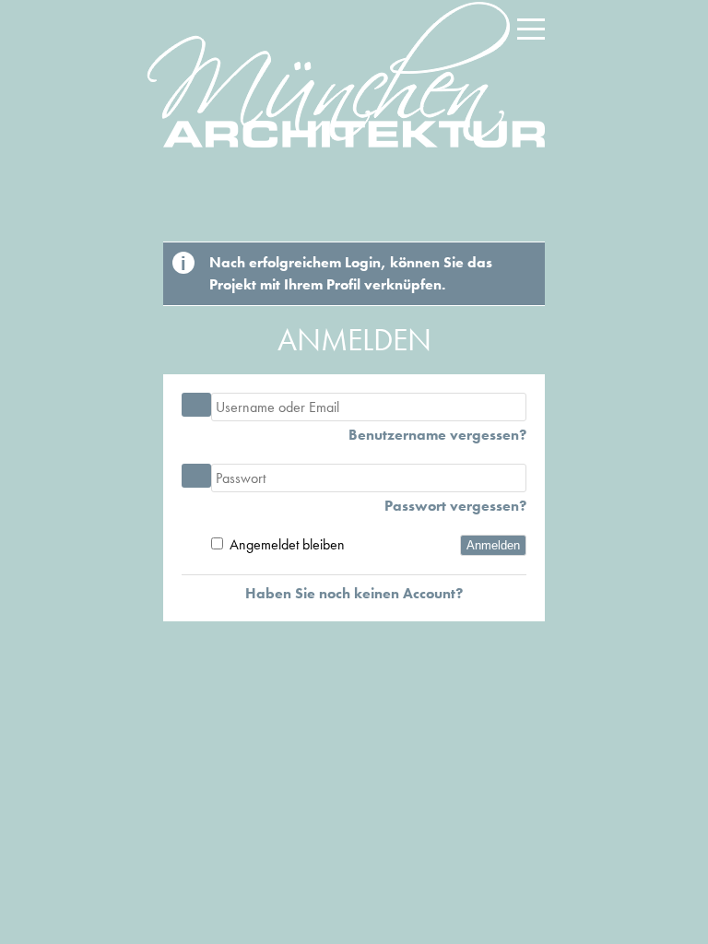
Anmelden (493, 545)
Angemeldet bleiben (287, 544)
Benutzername (196, 405)
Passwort (196, 476)
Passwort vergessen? (455, 506)
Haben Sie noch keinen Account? (354, 593)
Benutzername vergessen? (437, 435)
